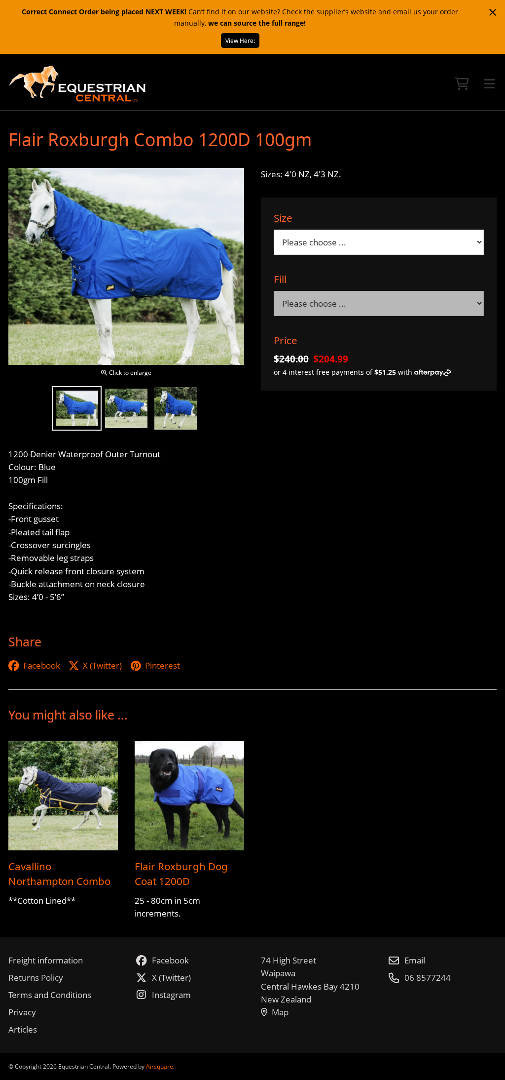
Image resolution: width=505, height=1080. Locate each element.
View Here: (240, 40)
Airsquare (159, 1066)
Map (280, 1012)
